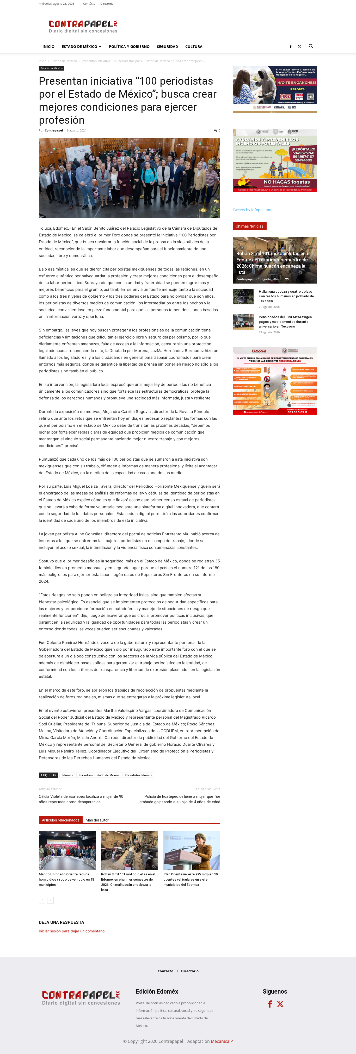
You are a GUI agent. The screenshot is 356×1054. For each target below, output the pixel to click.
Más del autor (97, 820)
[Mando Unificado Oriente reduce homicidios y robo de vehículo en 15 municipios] (67, 850)
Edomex (67, 775)
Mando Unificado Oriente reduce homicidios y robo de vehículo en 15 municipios (66, 879)
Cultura (193, 46)
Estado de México (79, 46)
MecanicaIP (222, 1041)
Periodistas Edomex (138, 775)
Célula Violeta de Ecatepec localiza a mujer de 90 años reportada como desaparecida (81, 799)
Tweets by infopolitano (252, 209)
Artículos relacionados (60, 820)
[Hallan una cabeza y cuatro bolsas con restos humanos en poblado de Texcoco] (243, 296)
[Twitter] (299, 46)
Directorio (107, 3)
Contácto (89, 3)
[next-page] (50, 900)
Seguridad (167, 46)
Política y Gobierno (129, 46)
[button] (311, 47)
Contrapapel (54, 130)
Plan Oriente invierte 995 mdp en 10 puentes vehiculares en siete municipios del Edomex (190, 879)
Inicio (48, 46)
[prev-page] (42, 900)
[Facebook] (290, 46)
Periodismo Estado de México (99, 775)
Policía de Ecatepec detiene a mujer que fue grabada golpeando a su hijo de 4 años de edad (179, 799)
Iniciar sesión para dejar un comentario (72, 931)
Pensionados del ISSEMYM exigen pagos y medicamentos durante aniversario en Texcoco (285, 321)
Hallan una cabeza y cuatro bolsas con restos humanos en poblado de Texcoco (286, 296)
